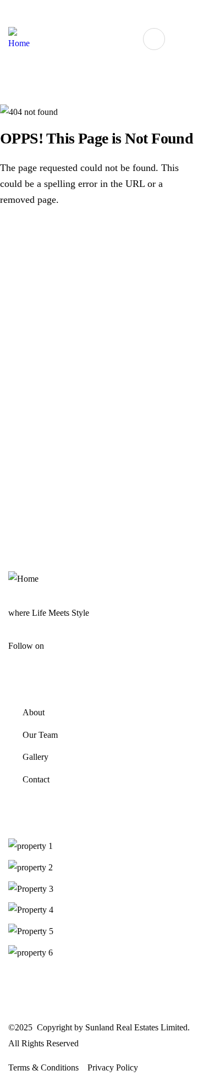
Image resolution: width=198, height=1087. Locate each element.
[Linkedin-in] (84, 645)
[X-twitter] (97, 645)
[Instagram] (147, 12)
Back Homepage (63, 239)
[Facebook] (126, 12)
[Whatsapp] (105, 12)
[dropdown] (154, 39)
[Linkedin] (168, 12)
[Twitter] (189, 12)
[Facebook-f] (59, 645)
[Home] (19, 39)
